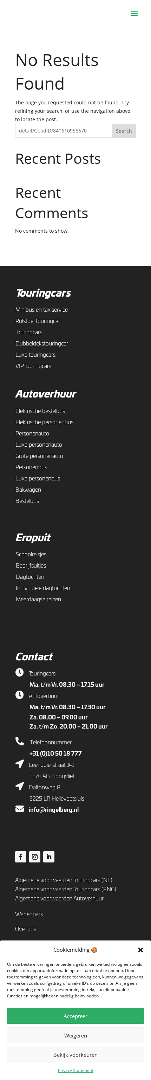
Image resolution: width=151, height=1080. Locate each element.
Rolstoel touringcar (37, 321)
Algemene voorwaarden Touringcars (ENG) (65, 889)
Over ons (25, 929)
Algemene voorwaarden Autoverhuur (59, 898)
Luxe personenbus (37, 478)
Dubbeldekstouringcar (41, 344)
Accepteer (75, 1016)
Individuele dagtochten (43, 588)
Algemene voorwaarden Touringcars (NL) (63, 880)
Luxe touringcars (35, 355)
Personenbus (31, 467)
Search (124, 131)
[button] (140, 949)
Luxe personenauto (38, 445)
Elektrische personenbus (44, 422)
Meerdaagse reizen (38, 599)
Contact (33, 657)
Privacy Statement (75, 1070)
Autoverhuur (45, 395)
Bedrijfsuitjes (31, 566)
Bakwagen (28, 490)
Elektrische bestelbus (40, 411)
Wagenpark (29, 914)
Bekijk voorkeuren (75, 1054)
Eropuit (32, 538)
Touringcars (42, 294)
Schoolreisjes (31, 554)
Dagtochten (30, 577)
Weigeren (75, 1035)
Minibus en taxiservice (41, 310)
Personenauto (32, 433)
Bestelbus (27, 501)
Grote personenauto (39, 456)
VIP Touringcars (33, 366)
